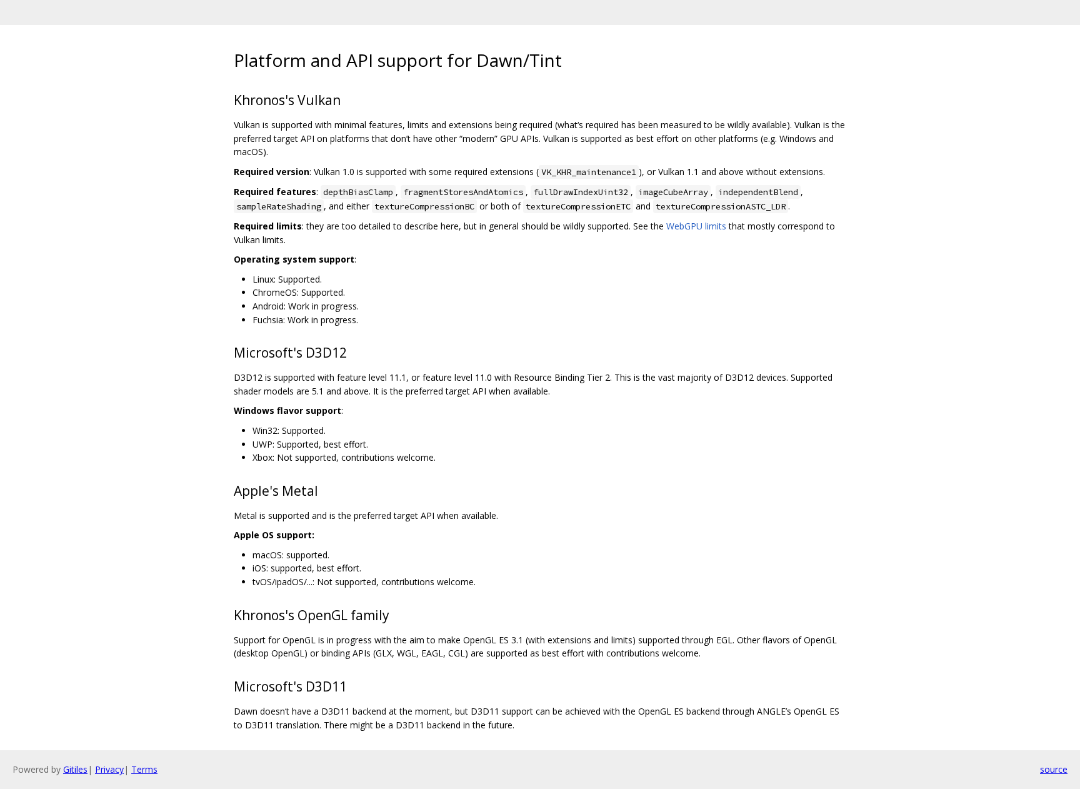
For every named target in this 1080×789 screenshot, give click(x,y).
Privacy (109, 769)
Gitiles (75, 769)
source (1054, 769)
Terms (144, 769)
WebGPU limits (696, 226)
